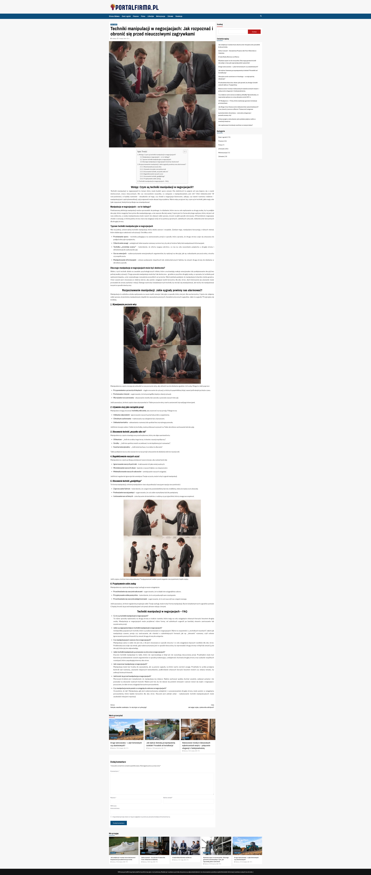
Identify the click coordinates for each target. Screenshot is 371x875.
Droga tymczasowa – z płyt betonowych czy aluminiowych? (238, 67)
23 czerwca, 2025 (193, 751)
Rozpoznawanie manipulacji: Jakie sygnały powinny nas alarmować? (162, 164)
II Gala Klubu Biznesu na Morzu (228, 57)
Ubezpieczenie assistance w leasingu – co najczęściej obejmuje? (236, 78)
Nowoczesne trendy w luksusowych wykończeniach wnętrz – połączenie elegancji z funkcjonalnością (196, 745)
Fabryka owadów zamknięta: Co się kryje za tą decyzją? (128, 706)
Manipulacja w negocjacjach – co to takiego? (156, 157)
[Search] (261, 16)
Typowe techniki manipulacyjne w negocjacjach (156, 159)
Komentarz (115, 771)
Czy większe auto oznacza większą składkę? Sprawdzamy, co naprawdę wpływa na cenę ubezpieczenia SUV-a (238, 96)
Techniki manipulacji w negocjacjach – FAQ (153, 181)
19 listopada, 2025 (122, 748)
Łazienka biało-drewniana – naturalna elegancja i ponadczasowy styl (234, 114)
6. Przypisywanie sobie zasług (151, 178)
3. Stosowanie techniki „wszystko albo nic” (155, 171)
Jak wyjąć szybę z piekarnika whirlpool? (201, 706)
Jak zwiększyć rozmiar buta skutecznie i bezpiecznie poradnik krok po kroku (239, 46)
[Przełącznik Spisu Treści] (184, 151)
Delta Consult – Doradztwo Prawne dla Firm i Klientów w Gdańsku (237, 52)
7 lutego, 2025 (122, 38)
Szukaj (220, 24)
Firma (143, 16)
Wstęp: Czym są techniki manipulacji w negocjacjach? (157, 154)
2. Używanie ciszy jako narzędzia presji (154, 169)
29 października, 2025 (158, 748)
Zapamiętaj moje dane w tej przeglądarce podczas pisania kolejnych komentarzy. (141, 817)
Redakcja (179, 16)
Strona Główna (114, 16)
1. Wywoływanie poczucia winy (151, 167)
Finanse (136, 16)
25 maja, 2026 (152, 862)
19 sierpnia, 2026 (121, 862)
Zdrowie (170, 16)
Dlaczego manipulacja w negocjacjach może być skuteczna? (160, 162)
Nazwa (113, 797)
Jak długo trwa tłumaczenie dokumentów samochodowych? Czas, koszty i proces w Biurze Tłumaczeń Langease (238, 108)
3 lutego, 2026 (183, 860)
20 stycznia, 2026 (214, 864)
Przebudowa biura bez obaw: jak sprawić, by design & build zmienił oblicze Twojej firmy (237, 84)
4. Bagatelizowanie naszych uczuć (152, 174)
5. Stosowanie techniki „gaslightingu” (153, 176)
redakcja (114, 38)
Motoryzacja (160, 16)
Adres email (168, 797)
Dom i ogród (126, 16)
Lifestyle (151, 16)
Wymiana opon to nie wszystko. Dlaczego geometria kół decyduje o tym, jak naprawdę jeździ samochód (237, 62)
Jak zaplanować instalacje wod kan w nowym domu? (235, 125)
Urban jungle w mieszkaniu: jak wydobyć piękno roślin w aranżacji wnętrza (237, 120)
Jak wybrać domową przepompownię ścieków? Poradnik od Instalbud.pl (160, 744)
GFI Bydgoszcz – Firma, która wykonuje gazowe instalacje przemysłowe (237, 102)
